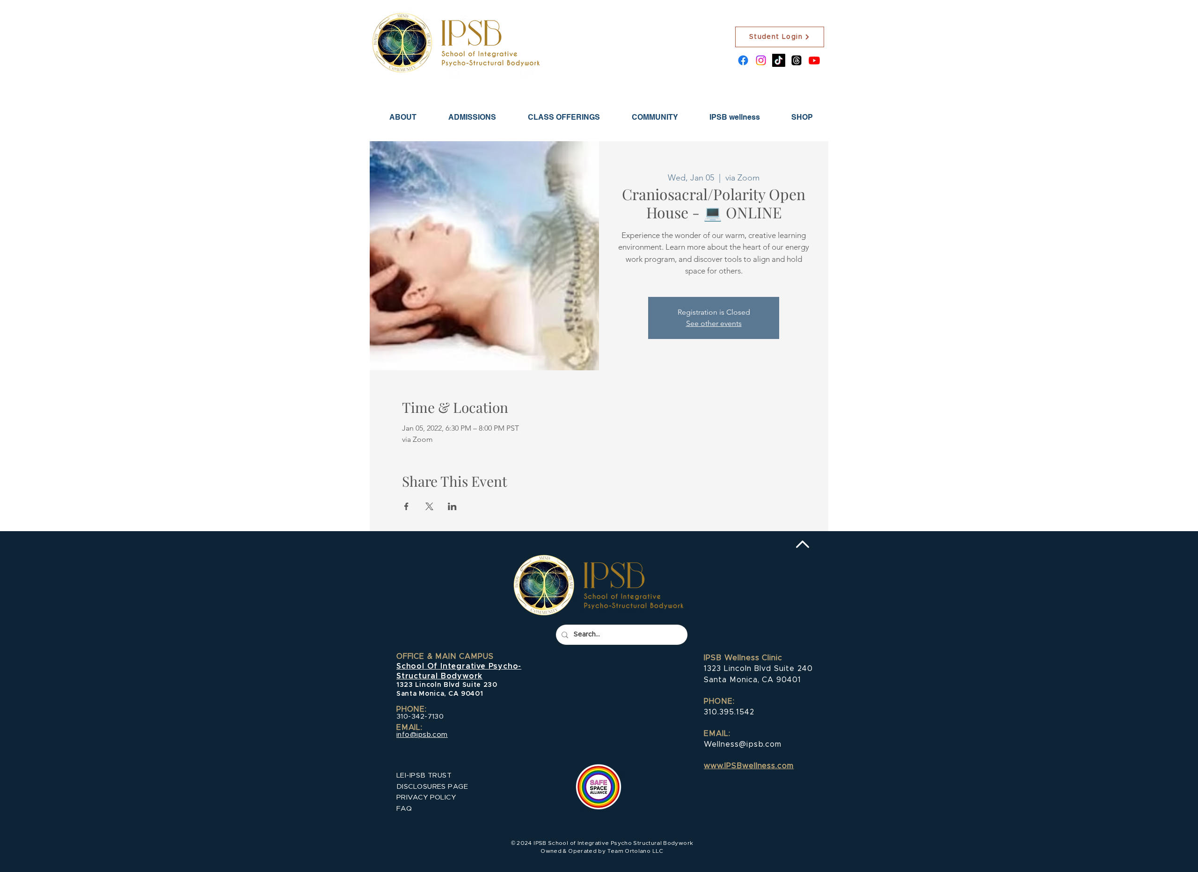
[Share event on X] (429, 506)
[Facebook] (743, 60)
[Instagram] (760, 60)
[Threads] (796, 60)
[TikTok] (778, 60)
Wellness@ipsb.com (743, 744)
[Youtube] (814, 60)
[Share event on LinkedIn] (452, 506)
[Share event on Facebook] (406, 506)
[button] (472, 117)
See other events (714, 323)
